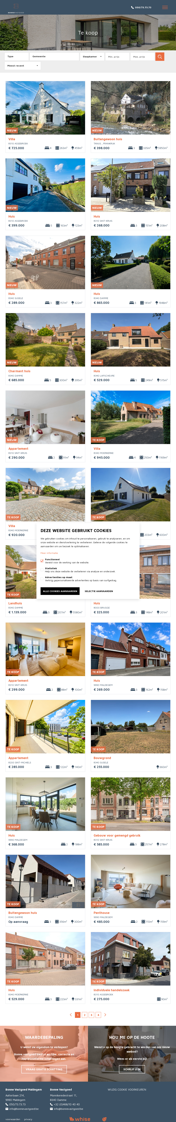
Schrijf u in (132, 1069)
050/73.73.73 (143, 7)
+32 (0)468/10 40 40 (67, 1104)
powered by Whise (84, 1119)
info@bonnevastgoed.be (24, 1108)
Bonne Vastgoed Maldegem (24, 1089)
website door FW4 (104, 1119)
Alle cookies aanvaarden (60, 590)
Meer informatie (49, 552)
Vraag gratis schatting (44, 1069)
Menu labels (165, 7)
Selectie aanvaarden (99, 590)
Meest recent (15, 65)
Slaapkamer (90, 56)
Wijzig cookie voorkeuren (127, 1089)
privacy (28, 1119)
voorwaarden (13, 1119)
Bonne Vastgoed (61, 1089)
